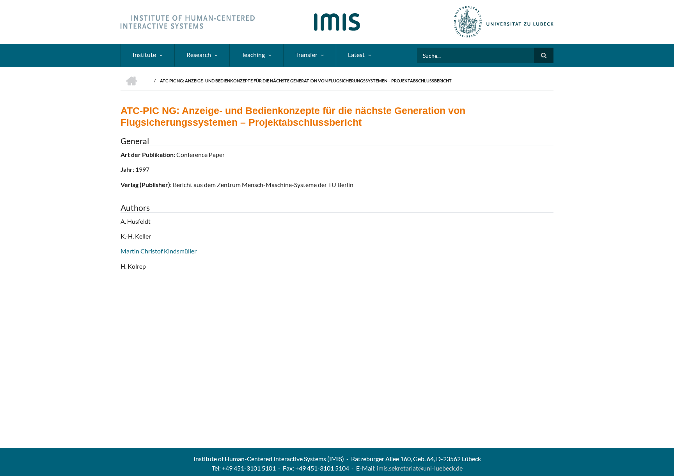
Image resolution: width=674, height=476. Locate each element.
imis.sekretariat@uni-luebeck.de (420, 468)
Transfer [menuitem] (306, 54)
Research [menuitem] (198, 54)
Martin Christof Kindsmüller (159, 251)
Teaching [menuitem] (253, 54)
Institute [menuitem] (144, 54)
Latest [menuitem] (356, 54)
